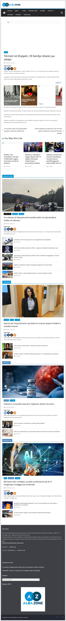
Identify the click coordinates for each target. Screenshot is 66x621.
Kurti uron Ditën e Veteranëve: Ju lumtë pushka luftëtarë (29, 423)
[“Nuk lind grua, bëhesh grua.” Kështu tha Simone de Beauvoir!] (7, 346)
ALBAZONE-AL (11, 550)
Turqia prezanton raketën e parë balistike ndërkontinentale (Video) (32, 512)
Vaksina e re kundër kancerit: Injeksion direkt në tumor (29, 404)
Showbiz (42, 11)
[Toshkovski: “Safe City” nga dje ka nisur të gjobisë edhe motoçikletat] (7, 241)
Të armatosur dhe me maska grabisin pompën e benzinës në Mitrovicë (15, 130)
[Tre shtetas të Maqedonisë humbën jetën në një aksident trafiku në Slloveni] (33, 195)
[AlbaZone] (4, 13)
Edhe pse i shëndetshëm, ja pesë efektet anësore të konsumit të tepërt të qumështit (37, 431)
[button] (19, 11)
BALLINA (9, 11)
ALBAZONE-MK (21, 550)
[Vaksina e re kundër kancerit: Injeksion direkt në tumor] (33, 381)
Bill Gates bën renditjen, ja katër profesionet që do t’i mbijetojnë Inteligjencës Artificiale (28, 483)
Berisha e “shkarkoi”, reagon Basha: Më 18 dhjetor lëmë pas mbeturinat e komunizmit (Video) (33, 159)
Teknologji (27, 14)
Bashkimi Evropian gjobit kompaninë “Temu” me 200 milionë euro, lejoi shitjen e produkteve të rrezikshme (35, 504)
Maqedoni (15, 214)
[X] (8, 68)
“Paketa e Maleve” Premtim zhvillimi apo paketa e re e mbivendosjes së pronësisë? (36, 354)
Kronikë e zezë (33, 11)
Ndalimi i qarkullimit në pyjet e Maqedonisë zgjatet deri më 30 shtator (33, 265)
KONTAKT (4, 547)
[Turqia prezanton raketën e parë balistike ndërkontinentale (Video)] (7, 513)
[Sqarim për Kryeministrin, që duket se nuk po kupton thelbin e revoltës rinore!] (33, 301)
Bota (5, 478)
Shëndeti (18, 14)
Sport (24, 11)
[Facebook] (5, 68)
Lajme (16, 11)
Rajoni (6, 52)
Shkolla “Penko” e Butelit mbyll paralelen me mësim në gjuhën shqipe (33, 273)
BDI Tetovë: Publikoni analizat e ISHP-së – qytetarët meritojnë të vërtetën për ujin (36, 248)
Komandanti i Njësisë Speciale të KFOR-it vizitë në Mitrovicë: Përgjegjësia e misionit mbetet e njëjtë (36, 256)
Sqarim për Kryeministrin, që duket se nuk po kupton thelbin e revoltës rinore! (32, 325)
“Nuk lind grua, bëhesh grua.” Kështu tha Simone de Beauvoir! (31, 345)
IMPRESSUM (12, 547)
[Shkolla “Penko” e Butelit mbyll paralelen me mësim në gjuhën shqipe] (7, 274)
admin (13, 63)
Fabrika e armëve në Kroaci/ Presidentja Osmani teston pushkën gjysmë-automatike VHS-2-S (53, 159)
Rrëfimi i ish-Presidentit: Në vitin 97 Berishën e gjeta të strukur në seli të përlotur (11, 159)
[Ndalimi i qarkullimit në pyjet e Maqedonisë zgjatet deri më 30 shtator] (7, 266)
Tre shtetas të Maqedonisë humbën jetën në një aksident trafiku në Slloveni (30, 219)
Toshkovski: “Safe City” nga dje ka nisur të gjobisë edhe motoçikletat (32, 239)
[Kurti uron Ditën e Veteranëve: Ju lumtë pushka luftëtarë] (7, 424)
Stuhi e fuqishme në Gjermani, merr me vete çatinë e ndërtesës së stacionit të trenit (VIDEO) (48, 131)
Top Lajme (21, 214)
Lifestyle (50, 11)
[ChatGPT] (11, 68)
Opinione (10, 14)
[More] (14, 68)
